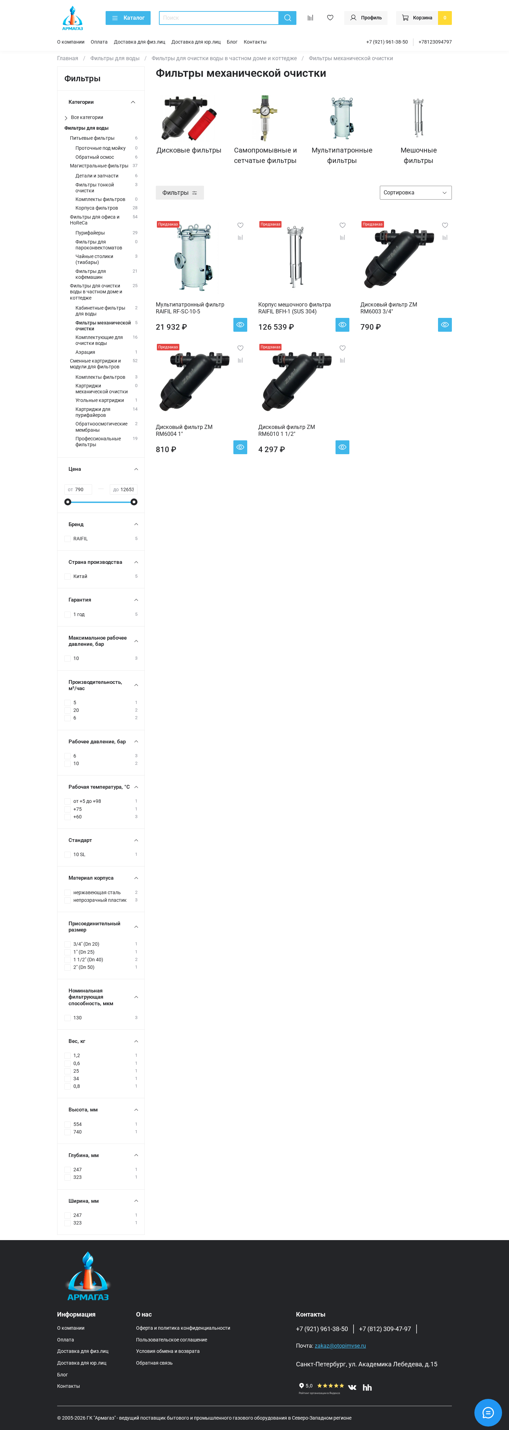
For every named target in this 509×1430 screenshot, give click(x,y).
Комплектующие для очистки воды (99, 340)
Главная (67, 58)
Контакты (255, 42)
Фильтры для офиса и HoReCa (94, 220)
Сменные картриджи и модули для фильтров (95, 364)
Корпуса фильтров (96, 208)
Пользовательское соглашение (171, 1340)
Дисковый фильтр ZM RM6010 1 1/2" (286, 430)
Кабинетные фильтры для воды (100, 311)
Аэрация (85, 352)
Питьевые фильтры (92, 138)
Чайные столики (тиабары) (94, 259)
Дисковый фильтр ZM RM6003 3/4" (388, 308)
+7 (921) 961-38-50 (387, 42)
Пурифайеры (90, 233)
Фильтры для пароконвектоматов (98, 245)
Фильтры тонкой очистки (94, 188)
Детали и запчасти (96, 176)
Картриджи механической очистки (101, 389)
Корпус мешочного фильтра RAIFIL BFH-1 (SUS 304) (294, 308)
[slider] (68, 502)
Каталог (134, 18)
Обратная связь (154, 1363)
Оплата (99, 42)
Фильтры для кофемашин (90, 274)
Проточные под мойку (100, 148)
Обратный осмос (94, 157)
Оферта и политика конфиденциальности (183, 1328)
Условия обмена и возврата (168, 1351)
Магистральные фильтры (99, 166)
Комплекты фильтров (100, 199)
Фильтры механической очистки (103, 326)
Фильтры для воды (115, 58)
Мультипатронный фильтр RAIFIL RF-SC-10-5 (190, 308)
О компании (70, 42)
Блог (232, 42)
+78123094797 (435, 42)
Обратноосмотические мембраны (101, 427)
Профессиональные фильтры (98, 442)
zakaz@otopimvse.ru (340, 1345)
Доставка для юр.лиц (196, 42)
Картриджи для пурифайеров (92, 412)
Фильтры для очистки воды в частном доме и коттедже (224, 58)
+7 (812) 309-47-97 (385, 1329)
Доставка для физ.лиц (139, 42)
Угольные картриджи (99, 400)
